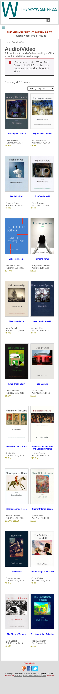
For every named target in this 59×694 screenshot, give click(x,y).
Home (8, 42)
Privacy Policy (30, 663)
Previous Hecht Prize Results (29, 35)
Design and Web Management (34, 676)
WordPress (18, 676)
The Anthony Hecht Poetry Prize (29, 32)
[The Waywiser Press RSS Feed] (23, 668)
